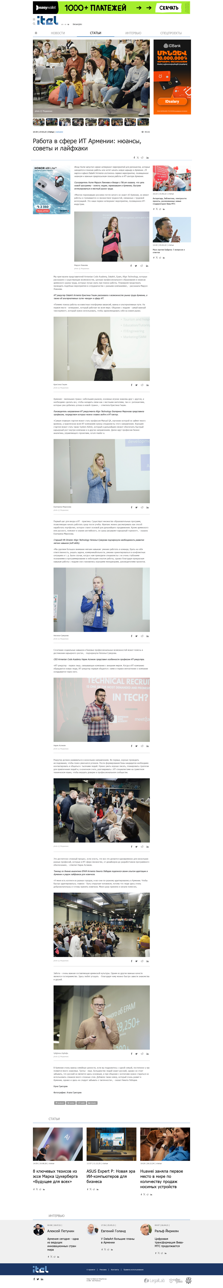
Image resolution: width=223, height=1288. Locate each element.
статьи (95, 33)
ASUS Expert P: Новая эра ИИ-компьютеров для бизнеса (111, 1176)
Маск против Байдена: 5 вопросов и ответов (169, 250)
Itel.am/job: (77, 24)
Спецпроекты (171, 33)
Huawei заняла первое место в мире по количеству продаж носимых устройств (161, 1178)
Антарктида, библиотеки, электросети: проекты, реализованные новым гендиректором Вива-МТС (170, 201)
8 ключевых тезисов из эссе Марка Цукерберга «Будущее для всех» (55, 1176)
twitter (71, 1103)
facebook (60, 1103)
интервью (133, 33)
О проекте (91, 1269)
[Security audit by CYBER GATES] (176, 1281)
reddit (82, 1103)
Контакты (115, 1269)
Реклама (103, 1269)
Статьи (51, 132)
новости (58, 33)
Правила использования (133, 1269)
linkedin (93, 1103)
